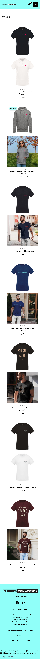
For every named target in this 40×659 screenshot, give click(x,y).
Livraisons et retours (20, 617)
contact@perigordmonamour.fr (20, 640)
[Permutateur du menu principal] (35, 4)
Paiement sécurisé (20, 620)
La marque (20, 636)
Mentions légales (20, 624)
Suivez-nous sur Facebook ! (20, 638)
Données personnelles (20, 622)
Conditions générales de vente (20, 615)
